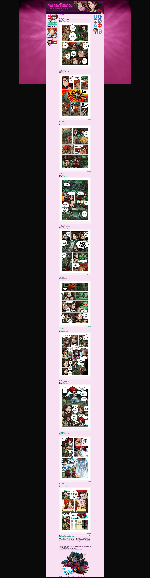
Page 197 (61, 173)
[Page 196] (75, 169)
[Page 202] (75, 479)
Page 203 (61, 484)
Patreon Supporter (62, 539)
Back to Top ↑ (88, 576)
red (66, 331)
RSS (103, 13)
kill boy (67, 21)
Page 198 (61, 225)
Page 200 (61, 329)
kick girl (64, 21)
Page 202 (61, 432)
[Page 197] (75, 220)
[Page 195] (75, 117)
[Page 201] (75, 427)
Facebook (100, 13)
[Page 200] (75, 376)
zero (68, 21)
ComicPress (78, 576)
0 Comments (89, 119)
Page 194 (61, 18)
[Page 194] (75, 65)
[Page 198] (75, 272)
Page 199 (61, 277)
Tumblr (98, 13)
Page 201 (61, 380)
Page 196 (61, 122)
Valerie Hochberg (65, 576)
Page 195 (61, 70)
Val (60, 19)
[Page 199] (75, 324)
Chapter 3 (63, 20)
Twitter (101, 13)
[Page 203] (75, 531)
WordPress (73, 576)
